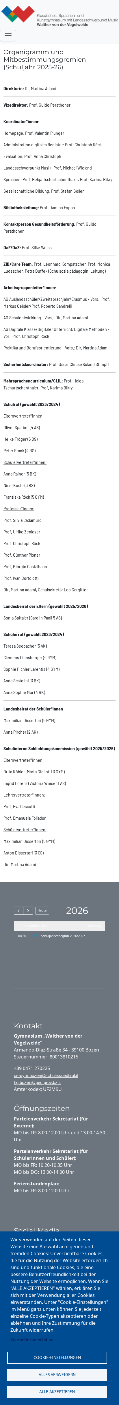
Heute (42, 910)
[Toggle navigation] (8, 35)
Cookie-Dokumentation (31, 1339)
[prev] (18, 911)
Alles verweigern (57, 1374)
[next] (28, 911)
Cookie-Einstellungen (57, 1357)
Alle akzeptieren (57, 1391)
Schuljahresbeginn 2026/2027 (63, 936)
